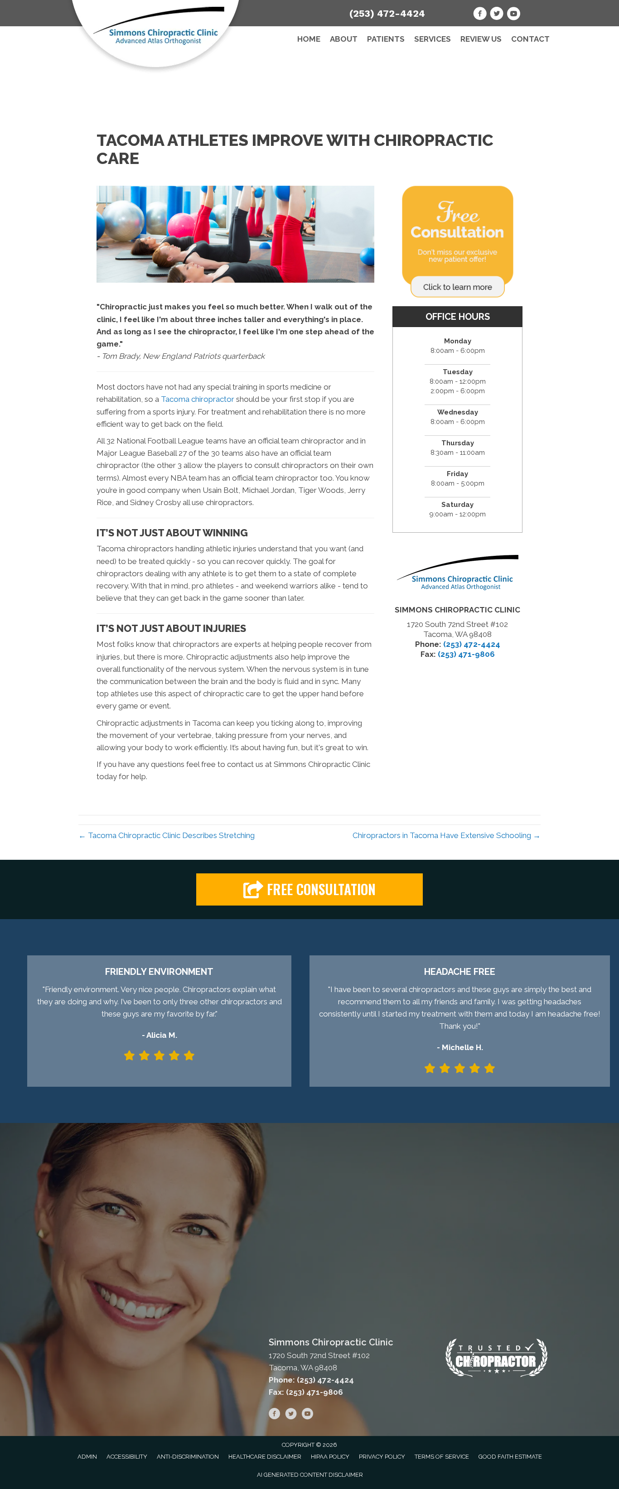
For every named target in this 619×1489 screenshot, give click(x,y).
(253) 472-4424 (387, 13)
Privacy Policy (382, 1456)
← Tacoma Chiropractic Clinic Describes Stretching (166, 835)
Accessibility (126, 1456)
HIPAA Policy (330, 1456)
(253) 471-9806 (466, 654)
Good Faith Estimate (510, 1456)
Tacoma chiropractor (197, 399)
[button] (309, 889)
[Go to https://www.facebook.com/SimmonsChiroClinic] (480, 15)
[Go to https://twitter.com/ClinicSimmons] (496, 15)
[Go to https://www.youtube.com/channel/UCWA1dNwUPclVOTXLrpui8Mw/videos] (513, 15)
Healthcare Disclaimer (264, 1456)
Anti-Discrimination (188, 1456)
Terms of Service (442, 1456)
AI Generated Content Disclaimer (310, 1474)
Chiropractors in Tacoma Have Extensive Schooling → (447, 835)
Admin (87, 1456)
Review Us (481, 38)
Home (308, 38)
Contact (530, 38)
